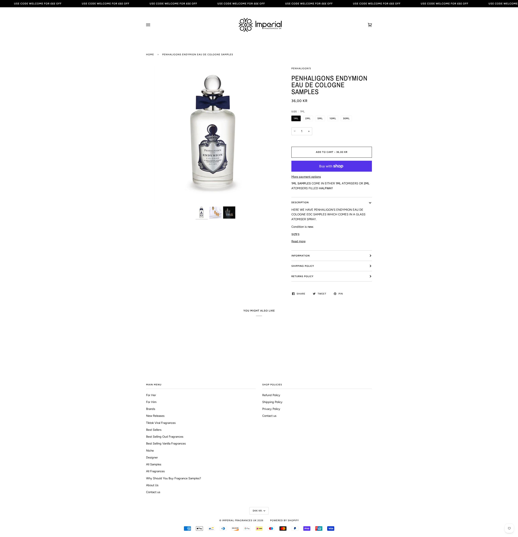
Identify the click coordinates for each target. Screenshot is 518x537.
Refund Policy (271, 395)
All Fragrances (155, 471)
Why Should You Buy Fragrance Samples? (173, 478)
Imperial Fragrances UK (239, 520)
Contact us (153, 492)
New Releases (155, 416)
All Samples (153, 464)
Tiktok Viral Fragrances (161, 423)
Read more (298, 241)
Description (300, 202)
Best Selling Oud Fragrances (164, 436)
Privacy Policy (271, 409)
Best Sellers (153, 430)
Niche (150, 450)
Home (150, 54)
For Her (151, 395)
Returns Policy (302, 276)
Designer (152, 457)
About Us (152, 485)
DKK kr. (258, 510)
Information (300, 255)
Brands (150, 409)
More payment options (306, 177)
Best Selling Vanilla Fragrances (166, 443)
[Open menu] (152, 25)
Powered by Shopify (284, 520)
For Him (151, 402)
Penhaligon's (301, 68)
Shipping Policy (302, 266)
